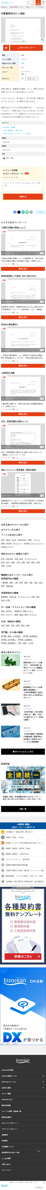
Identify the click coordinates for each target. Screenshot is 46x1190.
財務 (26, 582)
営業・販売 (19, 559)
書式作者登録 (6, 1105)
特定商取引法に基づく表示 (11, 1152)
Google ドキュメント (14, 543)
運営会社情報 (6, 1117)
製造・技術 (35, 562)
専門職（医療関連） (31, 636)
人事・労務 (20, 562)
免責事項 (5, 1135)
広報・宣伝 (38, 582)
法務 (28, 562)
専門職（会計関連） (8, 639)
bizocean (4, 7)
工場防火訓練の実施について (13, 227)
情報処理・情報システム (23, 611)
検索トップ (29, 7)
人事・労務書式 (8, 130)
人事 (16, 582)
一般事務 (4, 582)
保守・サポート (7, 614)
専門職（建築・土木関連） (11, 636)
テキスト (36, 540)
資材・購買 (15, 625)
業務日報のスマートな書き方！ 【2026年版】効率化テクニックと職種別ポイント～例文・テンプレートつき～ (32, 667)
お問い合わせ (6, 1164)
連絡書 (13, 127)
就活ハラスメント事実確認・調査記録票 (18, 469)
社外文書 (6, 127)
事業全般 (9, 586)
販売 (38, 597)
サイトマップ (6, 1170)
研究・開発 (22, 643)
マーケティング (31, 559)
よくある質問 (6, 1158)
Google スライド (7, 547)
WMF (30, 540)
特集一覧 (23, 809)
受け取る (39, 1187)
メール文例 (26, 133)
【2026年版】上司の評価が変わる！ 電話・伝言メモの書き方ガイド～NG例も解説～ (33, 716)
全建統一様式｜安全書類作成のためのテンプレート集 (23, 796)
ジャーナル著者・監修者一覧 (11, 1111)
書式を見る (23, 269)
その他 (8, 565)
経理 (21, 582)
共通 (22, 63)
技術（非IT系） (7, 611)
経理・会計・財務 (8, 562)
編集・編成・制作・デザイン (26, 614)
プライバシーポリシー (9, 1129)
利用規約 (5, 1140)
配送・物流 (25, 625)
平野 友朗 (9, 158)
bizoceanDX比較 (7, 1070)
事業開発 (4, 597)
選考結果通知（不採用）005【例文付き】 (19, 275)
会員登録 (38, 4)
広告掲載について (8, 1146)
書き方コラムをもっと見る (23, 752)
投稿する (23, 197)
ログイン (33, 4)
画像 (2, 543)
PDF (3, 540)
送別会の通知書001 (9, 324)
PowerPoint (21, 540)
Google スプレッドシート (34, 543)
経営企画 (12, 597)
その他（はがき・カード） (12, 133)
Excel (14, 540)
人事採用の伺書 (8, 372)
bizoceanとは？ (7, 1099)
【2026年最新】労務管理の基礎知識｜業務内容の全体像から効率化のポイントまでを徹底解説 (33, 738)
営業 (33, 597)
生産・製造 (5, 625)
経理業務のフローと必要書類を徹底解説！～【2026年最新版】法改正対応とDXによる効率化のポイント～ (33, 692)
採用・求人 (19, 130)
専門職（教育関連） (8, 643)
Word (8, 540)
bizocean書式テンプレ (16, 7)
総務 (11, 582)
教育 (2, 586)
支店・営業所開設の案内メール (14, 421)
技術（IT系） (6, 600)
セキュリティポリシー (9, 1123)
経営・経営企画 (7, 559)
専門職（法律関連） (25, 639)
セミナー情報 (6, 1093)
